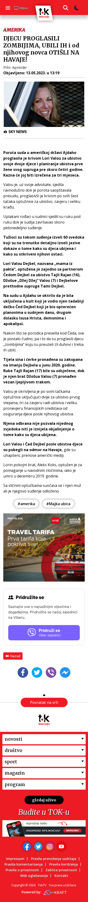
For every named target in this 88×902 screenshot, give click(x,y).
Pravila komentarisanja (23, 864)
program (15, 784)
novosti (13, 739)
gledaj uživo (44, 800)
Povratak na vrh (44, 702)
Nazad (15, 656)
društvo (13, 750)
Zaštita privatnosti (61, 870)
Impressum (15, 858)
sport (11, 761)
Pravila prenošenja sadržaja (53, 858)
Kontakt (61, 875)
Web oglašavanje (34, 875)
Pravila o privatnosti (22, 870)
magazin (15, 773)
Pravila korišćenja (63, 864)
